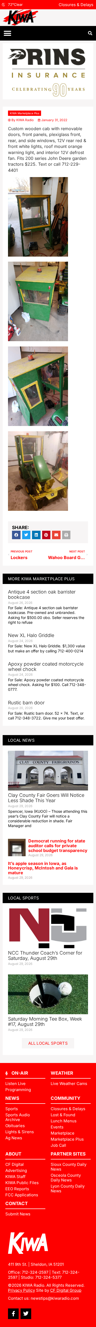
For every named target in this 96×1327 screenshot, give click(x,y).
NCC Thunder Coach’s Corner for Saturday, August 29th (45, 955)
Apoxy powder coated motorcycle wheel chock (45, 666)
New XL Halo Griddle (31, 635)
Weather (62, 1073)
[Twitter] (26, 1313)
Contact (16, 1203)
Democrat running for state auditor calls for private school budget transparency (57, 845)
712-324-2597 (35, 1272)
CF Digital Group (65, 1290)
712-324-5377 (48, 1277)
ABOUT (13, 1154)
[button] (7, 33)
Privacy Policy (21, 1290)
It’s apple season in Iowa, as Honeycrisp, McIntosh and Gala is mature (43, 868)
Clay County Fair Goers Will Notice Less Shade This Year (46, 797)
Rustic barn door (26, 702)
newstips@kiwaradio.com (55, 1298)
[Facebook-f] (13, 1313)
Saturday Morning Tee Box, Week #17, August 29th (45, 1021)
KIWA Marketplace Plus (24, 113)
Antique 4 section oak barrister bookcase (41, 594)
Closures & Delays (76, 4)
